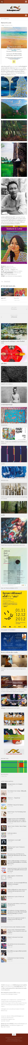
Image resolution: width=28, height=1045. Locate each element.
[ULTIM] (14, 454)
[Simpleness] (14, 415)
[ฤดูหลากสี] (7, 292)
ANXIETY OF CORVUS (7, 384)
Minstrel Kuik (4, 480)
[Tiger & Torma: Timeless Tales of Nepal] (3, 828)
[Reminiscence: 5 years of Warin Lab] (3, 898)
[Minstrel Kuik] (14, 472)
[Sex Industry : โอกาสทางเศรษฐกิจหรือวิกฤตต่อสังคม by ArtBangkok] (3, 884)
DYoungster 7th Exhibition (8, 630)
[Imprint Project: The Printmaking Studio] (3, 813)
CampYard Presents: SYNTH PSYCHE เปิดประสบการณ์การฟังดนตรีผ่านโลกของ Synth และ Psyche (17, 870)
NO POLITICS (4, 774)
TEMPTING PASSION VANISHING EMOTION (13, 545)
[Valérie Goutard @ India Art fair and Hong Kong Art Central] (14, 489)
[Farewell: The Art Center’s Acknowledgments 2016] (14, 661)
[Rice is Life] (20, 292)
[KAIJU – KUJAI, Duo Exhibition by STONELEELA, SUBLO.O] (14, 434)
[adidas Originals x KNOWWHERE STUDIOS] (3, 877)
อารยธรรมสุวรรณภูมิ (6, 404)
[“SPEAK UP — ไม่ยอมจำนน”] (3, 800)
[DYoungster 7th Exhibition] (14, 609)
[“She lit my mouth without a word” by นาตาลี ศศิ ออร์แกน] (3, 905)
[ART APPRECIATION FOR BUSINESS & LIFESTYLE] (3, 946)
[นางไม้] (14, 507)
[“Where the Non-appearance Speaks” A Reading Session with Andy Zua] (3, 920)
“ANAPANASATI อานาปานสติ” (14, 840)
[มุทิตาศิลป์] (14, 354)
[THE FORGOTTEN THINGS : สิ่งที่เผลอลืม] (3, 793)
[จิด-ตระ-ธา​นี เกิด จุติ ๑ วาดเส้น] (14, 641)
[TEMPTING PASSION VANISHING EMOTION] (14, 531)
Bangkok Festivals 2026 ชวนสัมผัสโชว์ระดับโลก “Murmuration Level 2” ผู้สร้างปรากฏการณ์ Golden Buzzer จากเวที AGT (16, 820)
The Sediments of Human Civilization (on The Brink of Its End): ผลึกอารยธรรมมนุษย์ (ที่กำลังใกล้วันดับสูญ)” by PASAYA (17, 912)
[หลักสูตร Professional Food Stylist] (14, 700)
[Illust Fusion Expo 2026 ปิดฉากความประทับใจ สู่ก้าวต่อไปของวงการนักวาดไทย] (3, 856)
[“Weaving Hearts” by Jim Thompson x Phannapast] (3, 849)
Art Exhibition (5, 18)
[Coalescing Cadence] (3, 835)
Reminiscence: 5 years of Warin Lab (15, 896)
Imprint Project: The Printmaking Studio (16, 811)
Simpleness (4, 425)
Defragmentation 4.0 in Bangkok (14, 784)
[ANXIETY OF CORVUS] (14, 374)
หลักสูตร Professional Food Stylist (10, 708)
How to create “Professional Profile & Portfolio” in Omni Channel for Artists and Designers (14, 690)
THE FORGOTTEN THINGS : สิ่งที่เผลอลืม (16, 791)
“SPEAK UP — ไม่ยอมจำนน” (13, 798)
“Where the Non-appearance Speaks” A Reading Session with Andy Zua (16, 918)
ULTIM (3, 464)
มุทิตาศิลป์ (3, 363)
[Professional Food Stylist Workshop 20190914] (3, 960)
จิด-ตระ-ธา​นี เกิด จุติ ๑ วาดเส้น (9, 652)
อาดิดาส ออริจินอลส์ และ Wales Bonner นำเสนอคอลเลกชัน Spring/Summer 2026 (17, 890)
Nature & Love (7, 281)
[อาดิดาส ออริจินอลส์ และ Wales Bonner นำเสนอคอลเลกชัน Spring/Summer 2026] (3, 891)
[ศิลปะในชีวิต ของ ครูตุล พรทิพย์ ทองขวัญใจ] (3, 953)
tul (3, 25)
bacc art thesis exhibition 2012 (9, 588)
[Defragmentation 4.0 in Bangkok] (3, 786)
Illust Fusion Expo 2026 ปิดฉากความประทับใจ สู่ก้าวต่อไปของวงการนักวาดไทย (16, 854)
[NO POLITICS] (14, 766)
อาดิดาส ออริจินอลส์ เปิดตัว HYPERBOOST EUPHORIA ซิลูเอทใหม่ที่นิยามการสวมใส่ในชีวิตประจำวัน (17, 862)
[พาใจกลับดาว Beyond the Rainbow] (3, 806)
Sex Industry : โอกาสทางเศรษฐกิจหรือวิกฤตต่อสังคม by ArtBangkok (17, 883)
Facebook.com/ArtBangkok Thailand (9, 994)
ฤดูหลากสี (3, 298)
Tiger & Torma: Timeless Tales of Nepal (16, 826)
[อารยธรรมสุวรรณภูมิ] (14, 395)
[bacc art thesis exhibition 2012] (14, 567)
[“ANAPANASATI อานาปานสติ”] (3, 842)
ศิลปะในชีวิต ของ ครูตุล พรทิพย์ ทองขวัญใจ (17, 951)
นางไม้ (3, 515)
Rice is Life (16, 298)
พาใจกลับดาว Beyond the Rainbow (15, 804)
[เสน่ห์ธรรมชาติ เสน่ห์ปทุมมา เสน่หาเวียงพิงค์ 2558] (14, 331)
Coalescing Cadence (12, 833)
